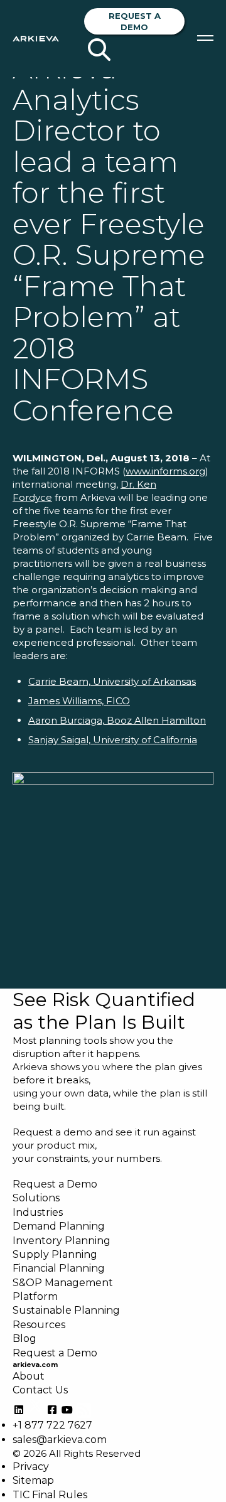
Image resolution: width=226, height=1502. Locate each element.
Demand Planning (59, 1226)
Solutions (36, 1198)
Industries (38, 1212)
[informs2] (113, 868)
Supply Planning (55, 1254)
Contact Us (40, 1390)
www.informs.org (165, 471)
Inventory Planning (61, 1241)
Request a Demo (135, 21)
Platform (35, 1296)
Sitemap (33, 1480)
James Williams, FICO (79, 701)
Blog (24, 1338)
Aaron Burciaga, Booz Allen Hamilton (117, 720)
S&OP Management (63, 1283)
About (29, 1376)
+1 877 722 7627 (52, 1425)
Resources (39, 1325)
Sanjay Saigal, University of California (112, 740)
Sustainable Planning (66, 1310)
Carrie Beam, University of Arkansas (112, 681)
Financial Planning (59, 1268)
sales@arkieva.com (60, 1440)
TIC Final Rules (50, 1495)
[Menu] (205, 38)
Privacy (31, 1466)
